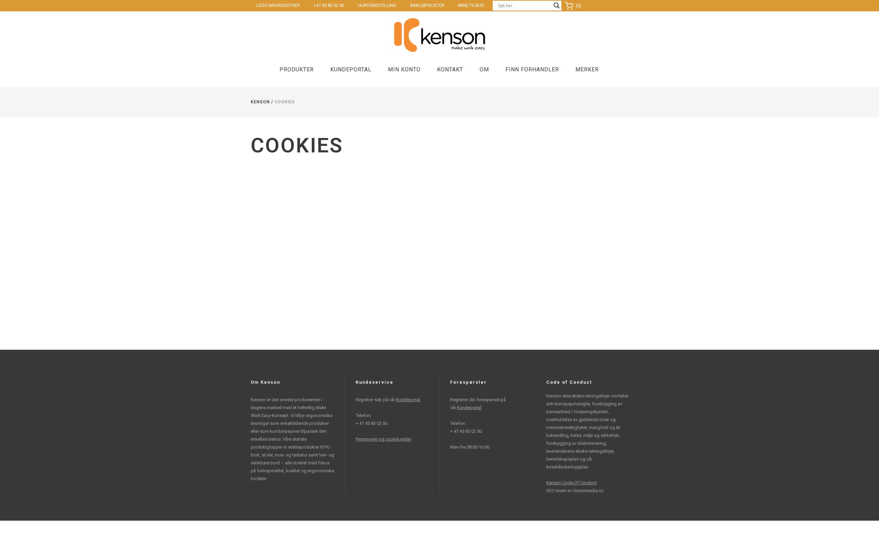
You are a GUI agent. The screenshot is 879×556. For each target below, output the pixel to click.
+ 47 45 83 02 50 (371, 423)
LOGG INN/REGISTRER (278, 5)
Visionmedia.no (588, 490)
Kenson (260, 102)
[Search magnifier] (556, 5)
